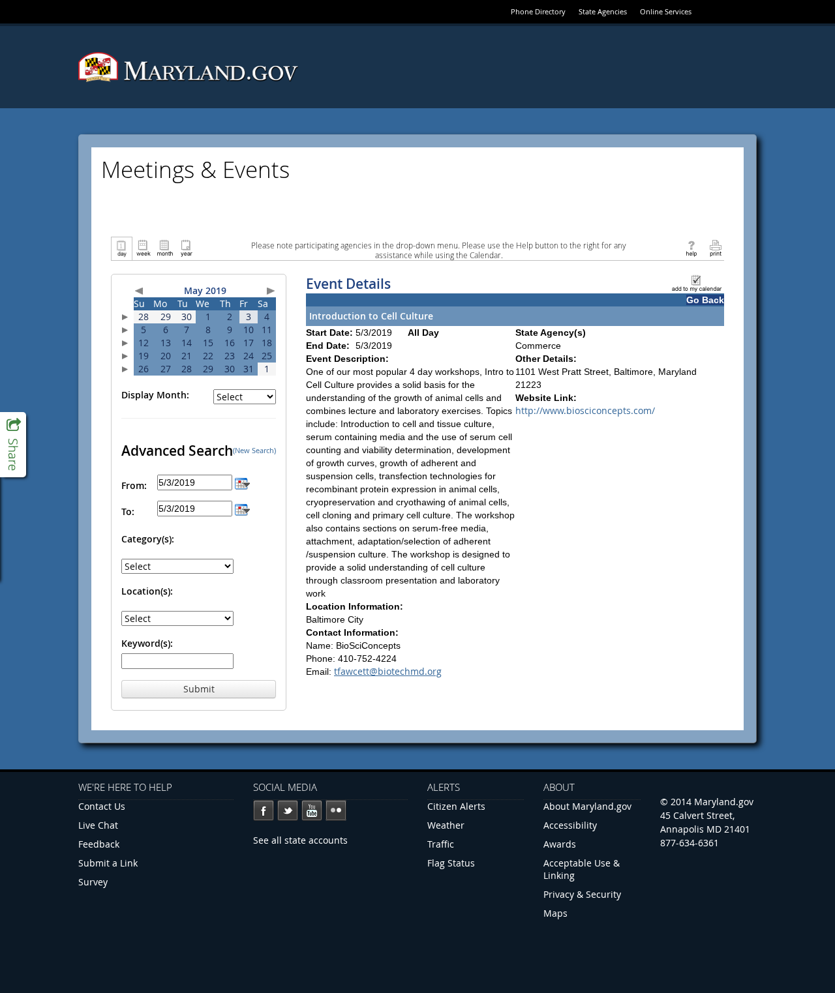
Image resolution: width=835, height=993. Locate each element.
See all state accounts (300, 840)
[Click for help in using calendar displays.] (691, 247)
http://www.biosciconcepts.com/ (585, 410)
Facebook (263, 810)
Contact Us (101, 806)
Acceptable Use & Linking (581, 869)
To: (127, 511)
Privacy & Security (582, 894)
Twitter (287, 810)
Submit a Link (108, 863)
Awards (559, 844)
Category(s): (147, 539)
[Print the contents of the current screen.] (715, 247)
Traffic (440, 844)
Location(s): (147, 591)
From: (134, 485)
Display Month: (155, 395)
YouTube (311, 810)
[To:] (242, 508)
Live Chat (98, 825)
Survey (93, 882)
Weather (445, 825)
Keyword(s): (147, 643)
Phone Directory (538, 11)
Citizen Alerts (456, 806)
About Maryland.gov (587, 806)
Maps (555, 913)
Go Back (705, 300)
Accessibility (570, 825)
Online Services (665, 11)
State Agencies (603, 11)
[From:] (242, 482)
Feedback (98, 844)
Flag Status (451, 863)
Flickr (336, 810)
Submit (199, 689)
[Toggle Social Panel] (13, 444)
